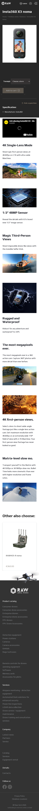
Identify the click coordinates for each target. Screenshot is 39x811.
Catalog (5, 753)
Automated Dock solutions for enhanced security (15, 699)
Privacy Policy (19, 796)
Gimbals (5, 648)
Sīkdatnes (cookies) (19, 799)
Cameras (6, 642)
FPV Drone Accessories (12, 623)
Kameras (23, 17)
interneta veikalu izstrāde (24, 807)
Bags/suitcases (9, 652)
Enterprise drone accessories (15, 617)
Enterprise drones (10, 613)
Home (4, 17)
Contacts (6, 773)
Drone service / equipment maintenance (13, 712)
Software (6, 670)
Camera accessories (11, 645)
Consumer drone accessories (14, 610)
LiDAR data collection (11, 707)
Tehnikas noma (13, 17)
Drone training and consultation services (16, 719)
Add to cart (11, 90)
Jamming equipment (11, 667)
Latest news (8, 735)
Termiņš (6, 81)
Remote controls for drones (14, 663)
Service (5, 741)
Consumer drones (10, 606)
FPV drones (7, 620)
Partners (6, 738)
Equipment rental (10, 760)
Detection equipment (11, 635)
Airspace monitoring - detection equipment (16, 692)
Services (6, 756)
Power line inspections (12, 704)
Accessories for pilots (11, 677)
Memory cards (8, 673)
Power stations (9, 638)
